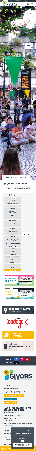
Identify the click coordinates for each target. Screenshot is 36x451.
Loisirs (13, 251)
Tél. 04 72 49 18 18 (10, 399)
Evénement (12, 234)
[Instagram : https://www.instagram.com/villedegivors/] (21, 359)
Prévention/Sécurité (12, 257)
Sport (12, 267)
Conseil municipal (12, 206)
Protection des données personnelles (22, 445)
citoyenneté (12, 200)
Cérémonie (12, 198)
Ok (22, 441)
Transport (12, 270)
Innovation (12, 246)
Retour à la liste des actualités (19, 188)
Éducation (12, 220)
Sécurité (12, 262)
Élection (12, 223)
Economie (12, 218)
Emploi (13, 226)
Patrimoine (12, 254)
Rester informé (26, 233)
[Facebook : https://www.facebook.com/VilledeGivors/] (16, 359)
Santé (12, 259)
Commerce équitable (12, 203)
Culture (12, 208)
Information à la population (12, 240)
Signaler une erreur (11, 402)
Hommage (12, 236)
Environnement (12, 231)
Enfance (12, 228)
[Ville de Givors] (10, 3)
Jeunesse (12, 249)
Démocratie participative (13, 212)
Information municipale (12, 243)
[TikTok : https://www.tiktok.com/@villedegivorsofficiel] (16, 362)
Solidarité (12, 265)
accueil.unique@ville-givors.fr (14, 395)
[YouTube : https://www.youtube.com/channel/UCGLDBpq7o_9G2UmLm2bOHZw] (27, 359)
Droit (12, 215)
